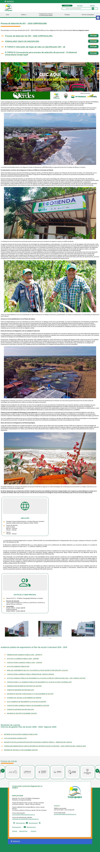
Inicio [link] (7, 14)
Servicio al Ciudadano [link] (88, 14)
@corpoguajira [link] (20, 823)
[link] (98, 18)
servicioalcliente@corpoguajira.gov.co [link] (65, 814)
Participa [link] (67, 14)
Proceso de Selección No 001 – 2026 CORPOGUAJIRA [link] (24, 23)
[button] (3, 629)
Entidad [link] (23, 14)
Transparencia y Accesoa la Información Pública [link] (46, 14)
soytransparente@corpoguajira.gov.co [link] (23, 814)
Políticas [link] (14, 831)
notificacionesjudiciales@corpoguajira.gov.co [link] (25, 819)
